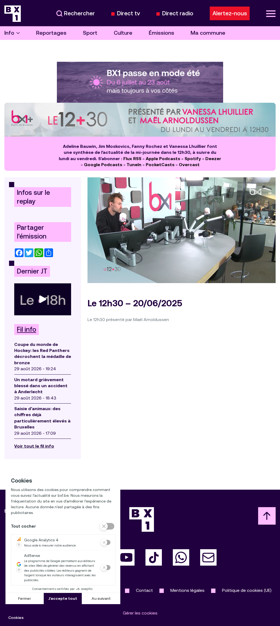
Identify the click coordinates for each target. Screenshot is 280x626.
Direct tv (128, 13)
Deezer (213, 158)
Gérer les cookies (140, 613)
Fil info (26, 329)
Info (9, 33)
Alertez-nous (229, 13)
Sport (90, 33)
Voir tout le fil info (34, 446)
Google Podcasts (103, 164)
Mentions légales (187, 590)
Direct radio (177, 13)
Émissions (161, 33)
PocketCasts (160, 164)
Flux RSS (132, 158)
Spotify (193, 158)
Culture (123, 33)
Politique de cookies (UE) (247, 590)
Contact (144, 590)
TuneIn (134, 164)
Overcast (189, 164)
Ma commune (208, 33)
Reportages (51, 33)
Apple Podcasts (163, 158)
